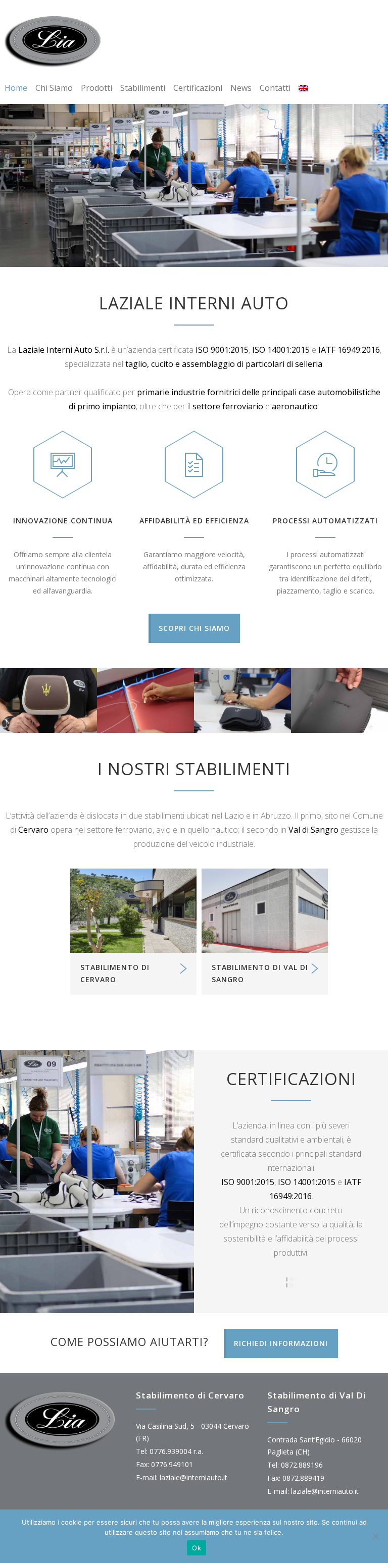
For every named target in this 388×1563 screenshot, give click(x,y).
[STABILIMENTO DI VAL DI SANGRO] (265, 911)
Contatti (275, 87)
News (241, 87)
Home (16, 87)
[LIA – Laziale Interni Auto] (48, 700)
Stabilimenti (142, 87)
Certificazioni (197, 87)
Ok (196, 1548)
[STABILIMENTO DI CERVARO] (133, 911)
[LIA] (55, 41)
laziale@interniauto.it (193, 1477)
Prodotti (96, 87)
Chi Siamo (54, 87)
